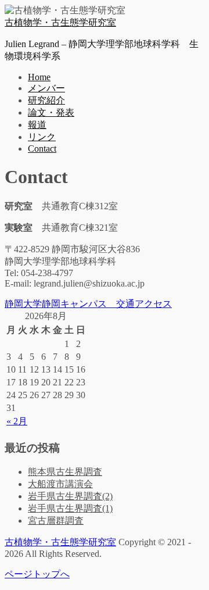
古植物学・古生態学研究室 (60, 22)
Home (39, 77)
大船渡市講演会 (60, 484)
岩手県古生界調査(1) (70, 508)
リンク (42, 137)
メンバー (46, 88)
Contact (42, 148)
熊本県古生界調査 (65, 472)
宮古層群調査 (56, 520)
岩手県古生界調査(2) (70, 496)
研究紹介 (46, 100)
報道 (37, 125)
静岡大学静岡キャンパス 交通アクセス (88, 304)
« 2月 (16, 421)
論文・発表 (51, 112)
